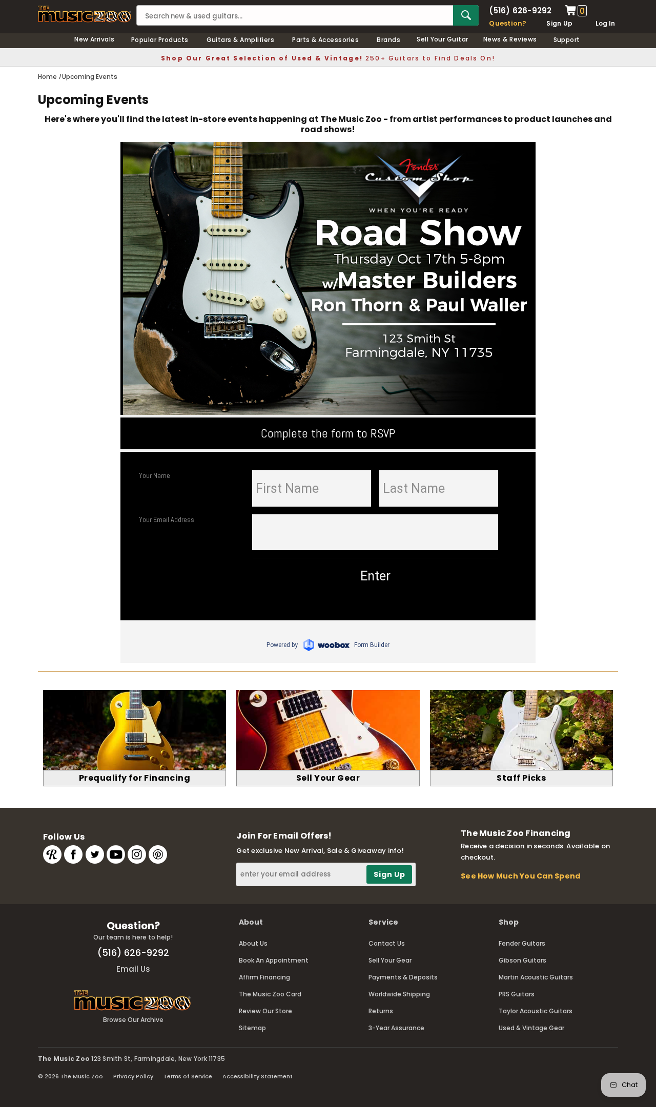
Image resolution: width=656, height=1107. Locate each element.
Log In (605, 23)
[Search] (466, 15)
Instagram (137, 854)
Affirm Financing (264, 977)
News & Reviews (510, 39)
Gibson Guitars (522, 960)
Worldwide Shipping (399, 994)
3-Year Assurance (396, 1028)
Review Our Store (265, 1011)
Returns (380, 1011)
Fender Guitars (522, 943)
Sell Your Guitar (442, 39)
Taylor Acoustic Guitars (535, 1011)
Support (567, 39)
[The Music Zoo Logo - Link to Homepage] (84, 14)
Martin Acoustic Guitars (536, 977)
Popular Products (160, 39)
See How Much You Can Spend (520, 876)
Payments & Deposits (403, 977)
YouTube (116, 854)
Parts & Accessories (325, 39)
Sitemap (252, 1028)
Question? (507, 23)
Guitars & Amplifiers (241, 39)
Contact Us (386, 943)
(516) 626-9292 (520, 10)
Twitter (95, 854)
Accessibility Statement (257, 1076)
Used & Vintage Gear (531, 1028)
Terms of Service (187, 1076)
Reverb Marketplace (52, 854)
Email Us (133, 969)
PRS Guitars (517, 994)
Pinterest (158, 854)
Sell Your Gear (390, 960)
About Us (253, 943)
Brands (388, 39)
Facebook (73, 854)
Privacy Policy (133, 1076)
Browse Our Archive (133, 1019)
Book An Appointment (274, 960)
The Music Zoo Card (270, 994)
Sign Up (559, 23)
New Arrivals (94, 39)
